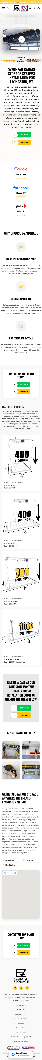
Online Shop (21, 1005)
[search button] (7, 8)
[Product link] (21, 457)
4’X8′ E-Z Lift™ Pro (11, 602)
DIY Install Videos (21, 1019)
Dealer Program (21, 1014)
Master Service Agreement (21, 1037)
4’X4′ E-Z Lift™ (9, 486)
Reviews (21, 1023)
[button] (30, 8)
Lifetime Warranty (21, 1041)
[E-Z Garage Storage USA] (20, 8)
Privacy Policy (21, 1028)
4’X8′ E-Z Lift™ (9, 544)
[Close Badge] (33, 1051)
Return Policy (21, 1032)
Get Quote (21, 1010)
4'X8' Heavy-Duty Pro (11, 660)
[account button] (34, 8)
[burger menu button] (3, 8)
